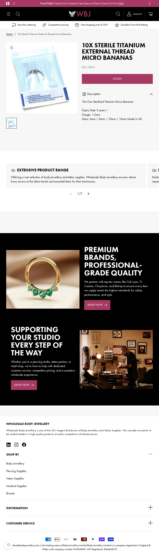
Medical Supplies (16, 486)
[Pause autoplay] (7, 3)
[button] (18, 14)
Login (117, 78)
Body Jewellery (15, 463)
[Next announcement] (150, 3)
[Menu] (8, 14)
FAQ (121, 3)
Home (9, 34)
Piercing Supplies (16, 471)
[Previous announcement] (14, 3)
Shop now (95, 304)
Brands (10, 493)
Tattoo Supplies (15, 478)
